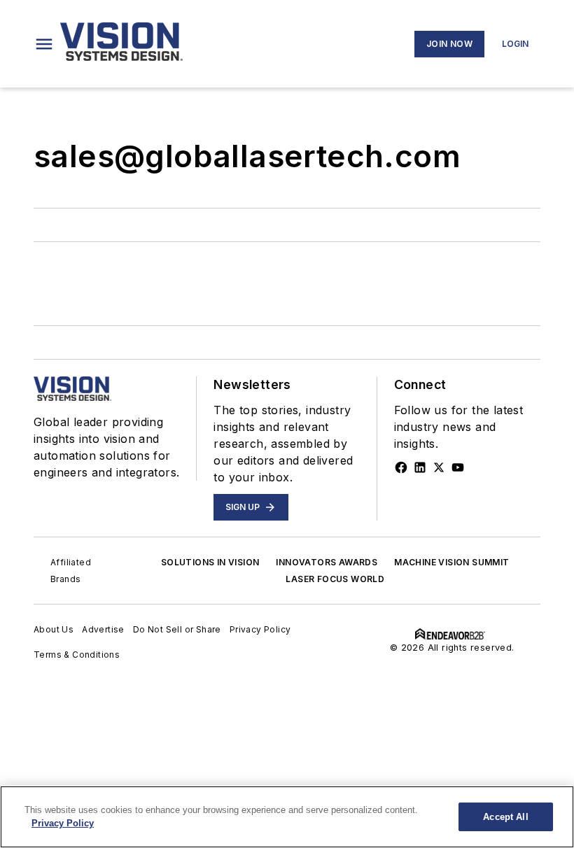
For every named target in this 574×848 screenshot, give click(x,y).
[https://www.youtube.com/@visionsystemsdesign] (458, 467)
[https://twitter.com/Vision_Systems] (439, 467)
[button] (44, 44)
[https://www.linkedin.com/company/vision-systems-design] (420, 467)
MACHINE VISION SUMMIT (451, 562)
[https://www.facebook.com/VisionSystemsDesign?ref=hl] (401, 467)
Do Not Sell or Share (177, 629)
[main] (287, 817)
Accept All (505, 817)
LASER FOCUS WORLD (335, 579)
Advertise (103, 629)
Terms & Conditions (77, 654)
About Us (54, 629)
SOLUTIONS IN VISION (210, 562)
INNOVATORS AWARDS (326, 562)
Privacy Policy (260, 629)
